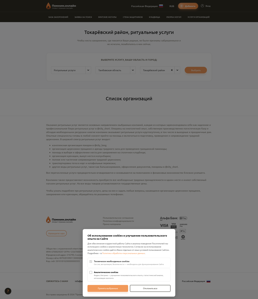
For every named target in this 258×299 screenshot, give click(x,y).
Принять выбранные (108, 288)
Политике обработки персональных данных (123, 253)
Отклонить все (150, 288)
